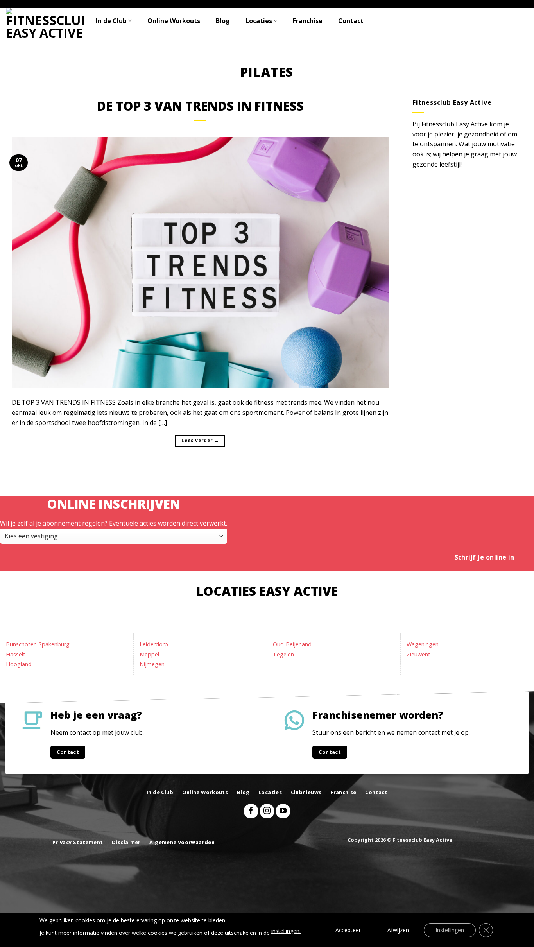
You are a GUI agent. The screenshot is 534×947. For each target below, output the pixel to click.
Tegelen (283, 654)
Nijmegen (152, 664)
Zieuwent (418, 654)
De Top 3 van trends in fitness (200, 105)
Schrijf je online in (484, 557)
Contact (351, 20)
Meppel (149, 654)
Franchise (308, 20)
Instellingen (449, 930)
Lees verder (200, 440)
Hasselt (15, 654)
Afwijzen (398, 930)
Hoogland (19, 664)
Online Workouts (173, 20)
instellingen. (286, 930)
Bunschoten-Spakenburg (38, 644)
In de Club (111, 20)
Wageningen (423, 644)
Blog (223, 20)
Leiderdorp (154, 644)
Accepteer (348, 930)
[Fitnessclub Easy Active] (45, 23)
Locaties (258, 20)
